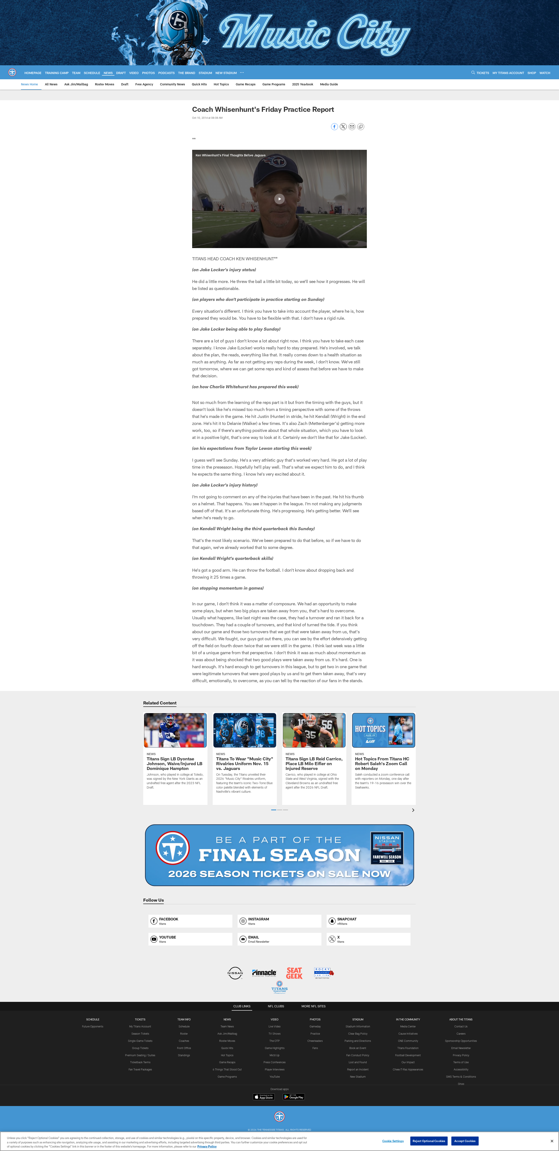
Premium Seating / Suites (140, 1055)
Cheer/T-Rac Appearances (408, 1069)
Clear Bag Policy (357, 1033)
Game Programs (227, 1076)
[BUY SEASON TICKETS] (279, 855)
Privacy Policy (461, 1055)
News (227, 1019)
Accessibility (461, 1069)
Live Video (275, 1026)
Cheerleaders (315, 1040)
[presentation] (414, 810)
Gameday (315, 1026)
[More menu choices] (242, 72)
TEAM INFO (184, 1019)
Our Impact (408, 1062)
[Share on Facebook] (334, 129)
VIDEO (274, 1019)
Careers (461, 1033)
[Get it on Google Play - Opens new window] (294, 1099)
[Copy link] (360, 127)
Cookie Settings (393, 1140)
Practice (315, 1033)
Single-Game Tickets (140, 1040)
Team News (227, 1026)
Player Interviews (275, 1069)
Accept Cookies (465, 1140)
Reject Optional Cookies (429, 1140)
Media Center (408, 1026)
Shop (461, 1083)
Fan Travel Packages (140, 1069)
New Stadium (358, 1076)
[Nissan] (235, 973)
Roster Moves (227, 1040)
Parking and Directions (358, 1040)
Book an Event (357, 1047)
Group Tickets (140, 1047)
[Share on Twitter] (343, 129)
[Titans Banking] (265, 973)
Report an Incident (358, 1069)
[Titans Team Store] (279, 988)
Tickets (140, 1019)
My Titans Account (140, 1026)
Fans (315, 1047)
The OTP (274, 1040)
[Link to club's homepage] (12, 72)
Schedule (92, 1019)
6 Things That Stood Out (227, 1069)
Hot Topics (227, 1055)
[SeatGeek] (294, 973)
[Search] (473, 72)
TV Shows (275, 1033)
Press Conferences (275, 1062)
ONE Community (408, 1040)
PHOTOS (315, 1019)
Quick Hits (227, 1047)
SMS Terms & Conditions (461, 1076)
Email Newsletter (461, 1047)
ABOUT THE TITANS (461, 1019)
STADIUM (357, 1019)
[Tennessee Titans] (279, 1117)
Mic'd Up (275, 1055)
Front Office (184, 1047)
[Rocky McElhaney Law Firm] (323, 973)
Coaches (184, 1040)
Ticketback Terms (140, 1062)
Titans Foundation (408, 1047)
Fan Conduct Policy (357, 1055)
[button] (279, 199)
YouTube (275, 1076)
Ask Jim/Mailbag (227, 1033)
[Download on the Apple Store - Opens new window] (264, 1097)
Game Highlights (275, 1047)
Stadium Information (358, 1026)
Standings (184, 1055)
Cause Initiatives (408, 1033)
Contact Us (461, 1026)
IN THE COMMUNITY (408, 1019)
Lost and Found (358, 1062)
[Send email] (352, 129)
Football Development (408, 1055)
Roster (184, 1033)
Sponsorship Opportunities (461, 1040)
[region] (279, 1141)
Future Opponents (92, 1026)
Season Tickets (140, 1033)
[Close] (552, 1141)
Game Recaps (227, 1062)
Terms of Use (461, 1062)
